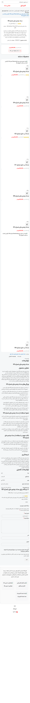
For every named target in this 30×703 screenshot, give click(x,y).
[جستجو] (2, 2)
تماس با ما (7, 6)
